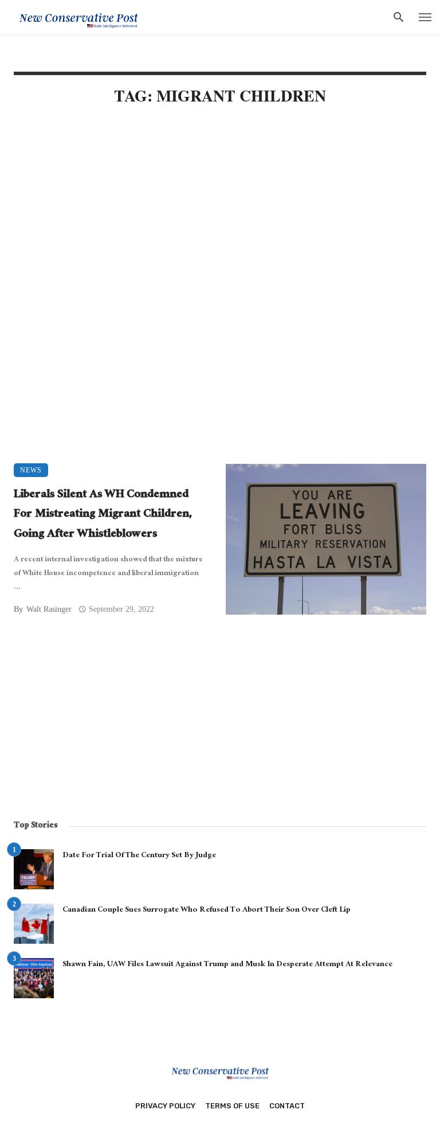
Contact (287, 1105)
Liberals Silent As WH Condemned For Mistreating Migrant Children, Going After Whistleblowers (103, 515)
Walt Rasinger (49, 609)
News (31, 470)
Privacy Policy (165, 1105)
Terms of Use (232, 1105)
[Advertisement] (220, 213)
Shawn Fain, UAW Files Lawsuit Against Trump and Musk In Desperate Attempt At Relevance (227, 965)
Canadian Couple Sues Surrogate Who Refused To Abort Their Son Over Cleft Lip (206, 910)
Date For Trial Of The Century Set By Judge (139, 856)
